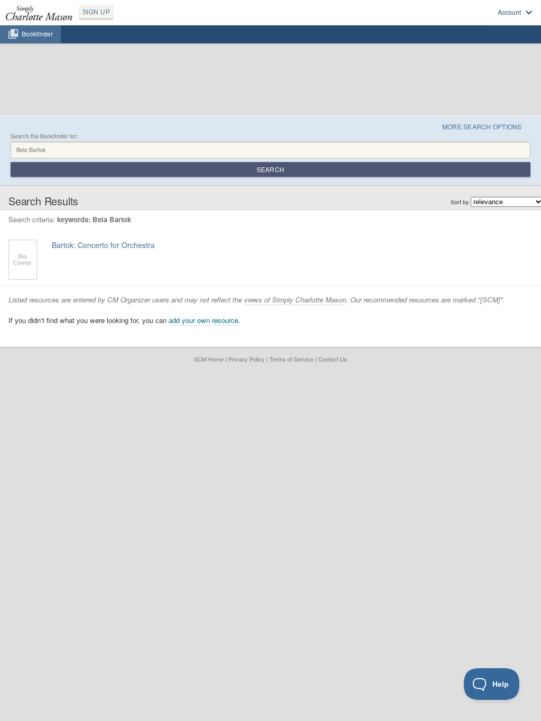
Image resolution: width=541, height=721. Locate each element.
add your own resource (203, 320)
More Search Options (482, 126)
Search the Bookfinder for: (44, 136)
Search (270, 169)
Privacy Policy (246, 359)
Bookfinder (37, 34)
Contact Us (332, 359)
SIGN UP (96, 12)
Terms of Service (291, 359)
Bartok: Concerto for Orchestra (103, 245)
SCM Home (208, 359)
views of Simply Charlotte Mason (295, 300)
